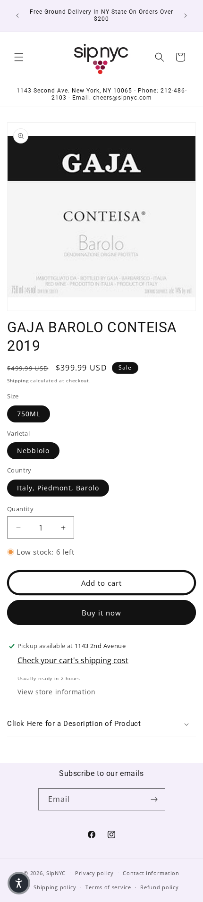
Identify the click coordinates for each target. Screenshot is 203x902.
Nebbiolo (33, 450)
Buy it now (101, 612)
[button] (18, 57)
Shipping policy (55, 887)
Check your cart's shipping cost (72, 660)
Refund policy (159, 887)
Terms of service (108, 887)
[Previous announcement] (17, 15)
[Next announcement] (185, 15)
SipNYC (56, 872)
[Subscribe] (154, 799)
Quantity (20, 509)
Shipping (18, 380)
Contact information (151, 873)
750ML (28, 413)
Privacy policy (94, 873)
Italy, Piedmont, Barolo (58, 487)
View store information (56, 691)
